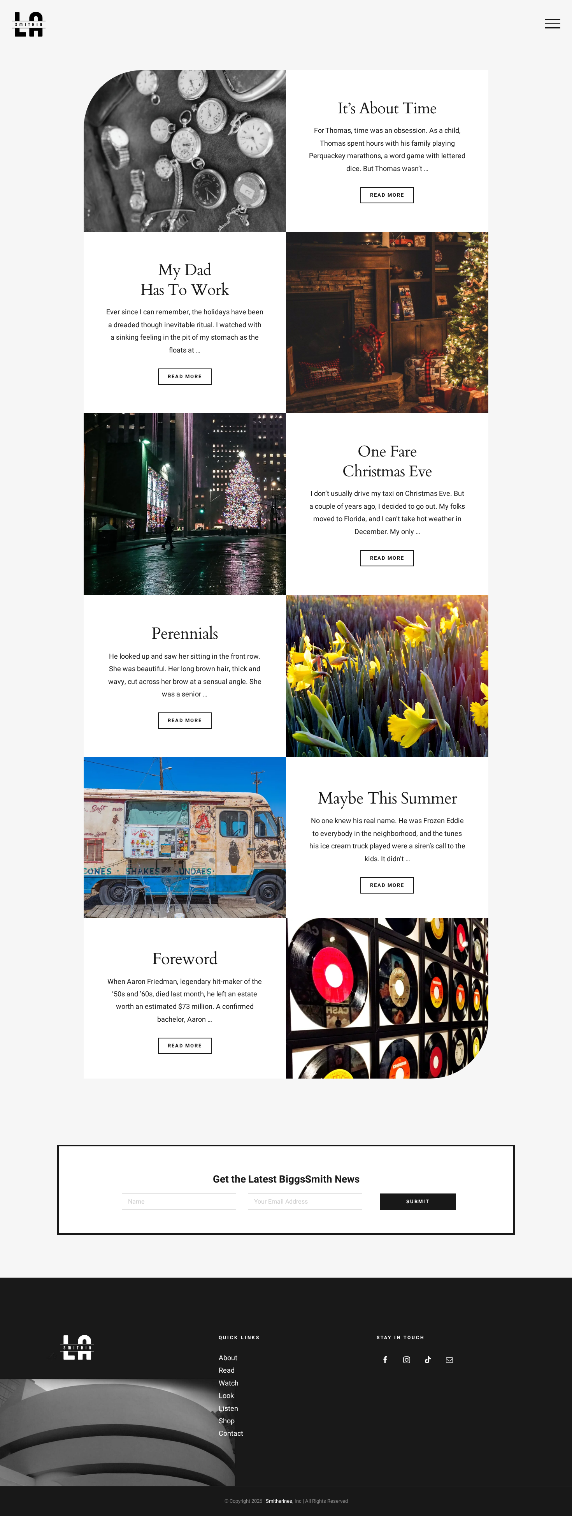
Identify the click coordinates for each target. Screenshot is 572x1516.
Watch (229, 1383)
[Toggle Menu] (552, 23)
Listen (228, 1408)
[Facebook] (385, 1359)
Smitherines (279, 1501)
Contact (231, 1433)
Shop (227, 1421)
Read (227, 1370)
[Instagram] (406, 1359)
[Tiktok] (428, 1359)
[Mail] (449, 1359)
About (228, 1358)
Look (226, 1396)
